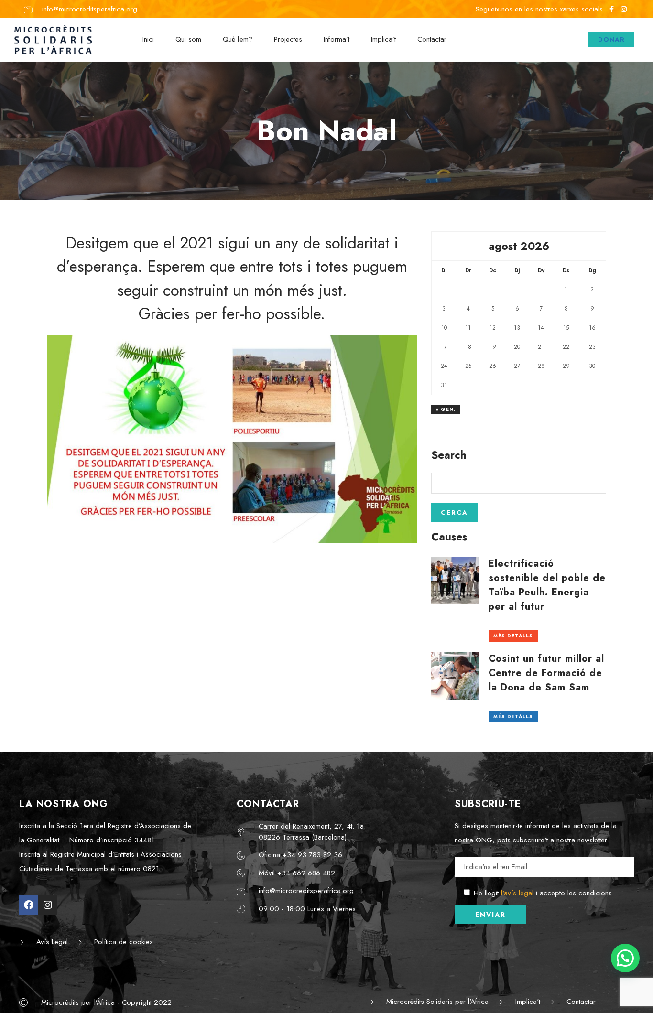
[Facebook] (28, 905)
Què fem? (237, 39)
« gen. (446, 409)
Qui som (188, 39)
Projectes (288, 39)
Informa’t (336, 39)
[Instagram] (47, 905)
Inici (148, 39)
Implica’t (383, 39)
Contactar (431, 39)
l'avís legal (517, 893)
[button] (625, 958)
